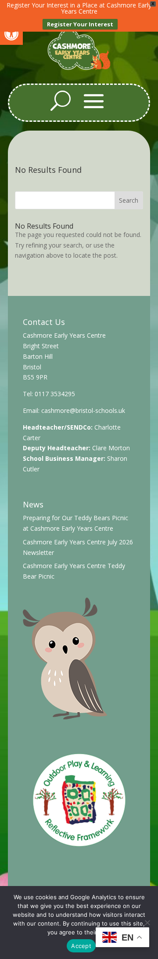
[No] (147, 922)
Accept (81, 945)
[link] (11, 33)
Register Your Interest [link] (80, 24)
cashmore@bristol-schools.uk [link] (83, 410)
